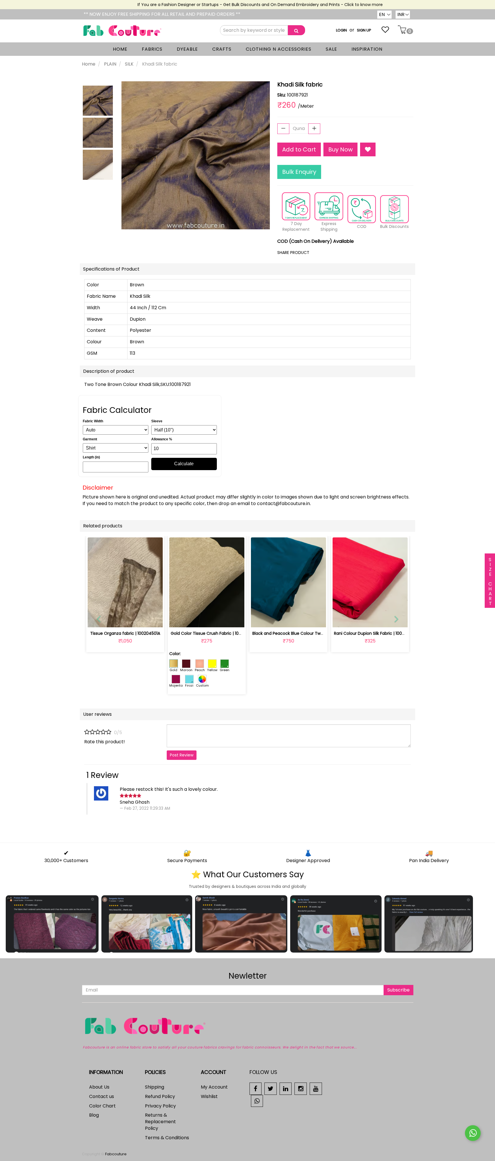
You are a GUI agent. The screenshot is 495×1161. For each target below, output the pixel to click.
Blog (94, 1115)
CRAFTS (221, 49)
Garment (90, 439)
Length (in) (91, 457)
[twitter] (270, 1088)
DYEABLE (187, 49)
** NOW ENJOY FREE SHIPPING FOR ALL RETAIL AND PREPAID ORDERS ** (162, 14)
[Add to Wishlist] (368, 150)
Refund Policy (160, 1096)
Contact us (101, 1096)
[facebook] (256, 1088)
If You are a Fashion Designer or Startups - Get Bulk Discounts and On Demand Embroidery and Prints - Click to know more (246, 4)
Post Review (181, 755)
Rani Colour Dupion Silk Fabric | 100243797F (376, 633)
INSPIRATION (366, 49)
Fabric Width (93, 421)
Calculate (184, 463)
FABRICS (152, 49)
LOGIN (341, 30)
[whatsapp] (257, 1100)
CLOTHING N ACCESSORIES (278, 49)
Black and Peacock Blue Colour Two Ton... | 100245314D (306, 633)
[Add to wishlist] (125, 620)
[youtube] (316, 1088)
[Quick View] (138, 620)
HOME (120, 49)
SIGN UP (364, 30)
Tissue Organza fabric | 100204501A (125, 633)
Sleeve (156, 421)
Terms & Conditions (167, 1137)
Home (88, 64)
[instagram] (300, 1088)
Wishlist (209, 1096)
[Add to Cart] (193, 620)
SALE (331, 49)
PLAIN (110, 64)
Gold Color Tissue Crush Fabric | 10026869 (212, 633)
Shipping (154, 1087)
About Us (99, 1087)
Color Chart (102, 1106)
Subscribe (398, 990)
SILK (129, 64)
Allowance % (161, 439)
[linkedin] (286, 1088)
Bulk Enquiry (299, 172)
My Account (214, 1087)
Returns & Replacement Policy (160, 1122)
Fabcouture (116, 1154)
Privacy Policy (160, 1106)
